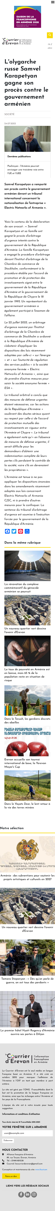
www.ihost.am (41, 1170)
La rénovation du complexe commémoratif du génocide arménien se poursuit (21, 588)
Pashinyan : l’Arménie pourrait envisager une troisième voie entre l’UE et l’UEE (25, 170)
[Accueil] (17, 41)
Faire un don (11, 1176)
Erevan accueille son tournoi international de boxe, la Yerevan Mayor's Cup (25, 763)
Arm (50, 48)
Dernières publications (19, 156)
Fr (49, 45)
